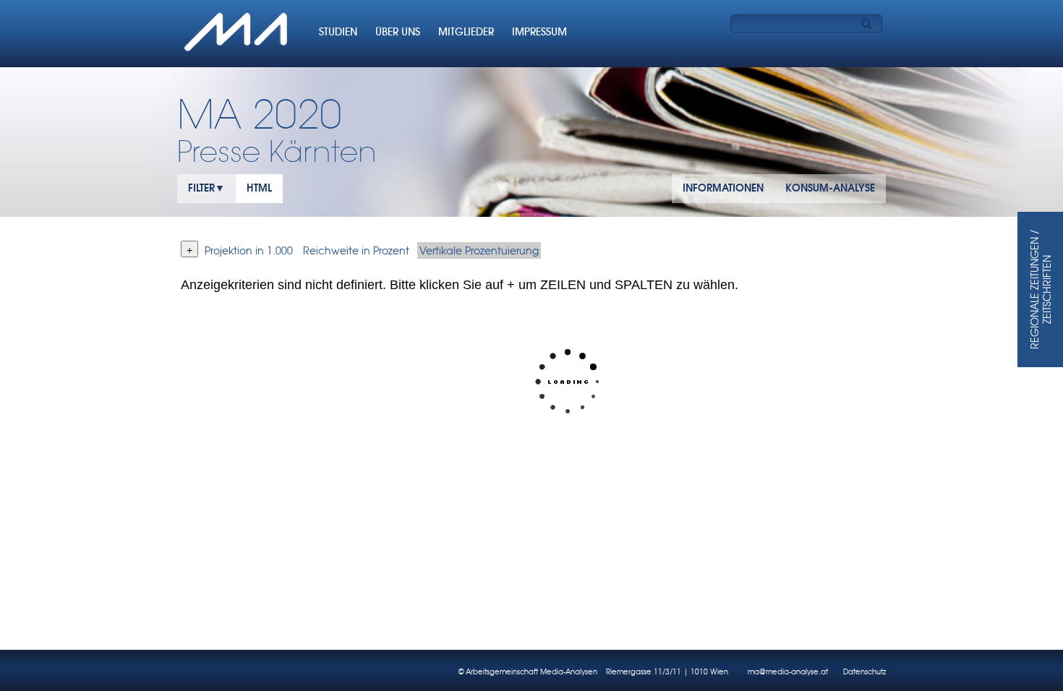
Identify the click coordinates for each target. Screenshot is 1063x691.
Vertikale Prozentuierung (479, 250)
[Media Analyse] (237, 33)
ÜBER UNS (397, 31)
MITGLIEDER (466, 31)
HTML (259, 187)
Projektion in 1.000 (249, 250)
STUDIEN (338, 31)
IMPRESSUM (539, 31)
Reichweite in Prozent (356, 250)
